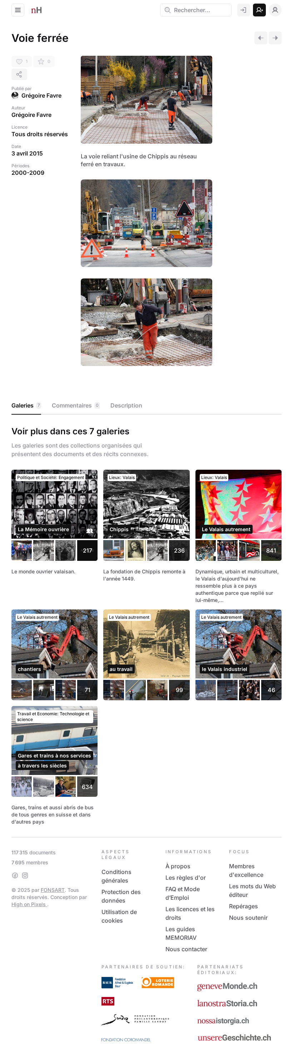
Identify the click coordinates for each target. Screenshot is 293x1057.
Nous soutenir (248, 917)
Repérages (243, 906)
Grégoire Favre (41, 95)
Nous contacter (186, 949)
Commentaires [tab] (75, 405)
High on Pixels (29, 904)
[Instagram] (25, 875)
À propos (177, 866)
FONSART (53, 890)
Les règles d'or (185, 877)
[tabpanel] (146, 624)
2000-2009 (27, 172)
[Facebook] (15, 875)
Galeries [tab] (25, 405)
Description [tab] (126, 405)
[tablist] (146, 406)
